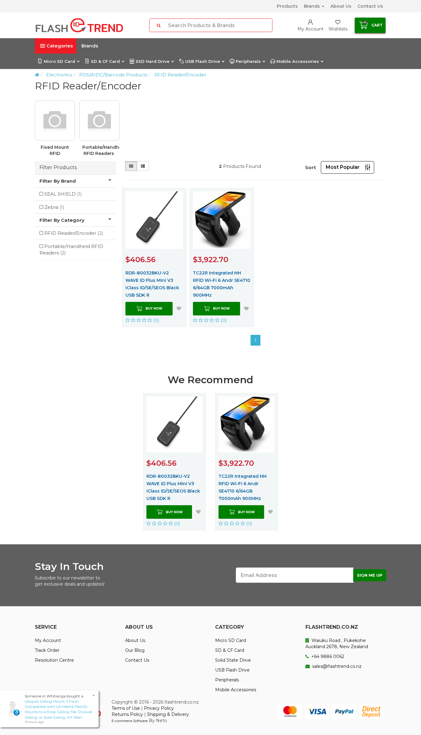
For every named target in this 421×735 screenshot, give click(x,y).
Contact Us (370, 6)
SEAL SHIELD (63, 194)
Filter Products (58, 167)
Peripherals (248, 61)
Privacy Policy (159, 708)
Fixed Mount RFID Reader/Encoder (56, 150)
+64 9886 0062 (327, 656)
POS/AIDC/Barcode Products (113, 75)
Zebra (54, 207)
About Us (340, 6)
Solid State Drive (233, 660)
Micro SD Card (59, 61)
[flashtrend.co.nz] (79, 25)
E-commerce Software (130, 721)
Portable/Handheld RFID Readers (100, 150)
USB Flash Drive (202, 61)
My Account (48, 640)
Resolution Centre (54, 660)
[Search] (158, 25)
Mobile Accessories (297, 61)
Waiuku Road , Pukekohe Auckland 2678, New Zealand (336, 643)
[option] (210, 130)
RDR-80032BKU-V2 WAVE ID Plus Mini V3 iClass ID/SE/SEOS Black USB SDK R (152, 284)
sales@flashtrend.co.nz (336, 666)
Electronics (59, 75)
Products (287, 6)
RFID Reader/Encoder (180, 75)
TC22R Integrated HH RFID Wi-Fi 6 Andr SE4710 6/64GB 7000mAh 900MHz (221, 284)
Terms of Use (126, 708)
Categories (60, 46)
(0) (155, 320)
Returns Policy (127, 714)
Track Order (47, 650)
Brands (312, 6)
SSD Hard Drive (153, 61)
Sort (310, 167)
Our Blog (135, 650)
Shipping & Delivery (168, 714)
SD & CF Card (105, 61)
